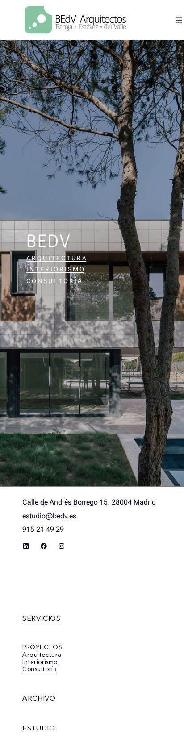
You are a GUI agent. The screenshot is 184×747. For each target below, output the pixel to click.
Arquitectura (42, 654)
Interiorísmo (40, 661)
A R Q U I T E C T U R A (56, 258)
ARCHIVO (38, 697)
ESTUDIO (38, 727)
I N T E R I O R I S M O (55, 269)
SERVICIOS (41, 617)
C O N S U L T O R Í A (54, 280)
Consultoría (39, 668)
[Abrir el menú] (178, 20)
